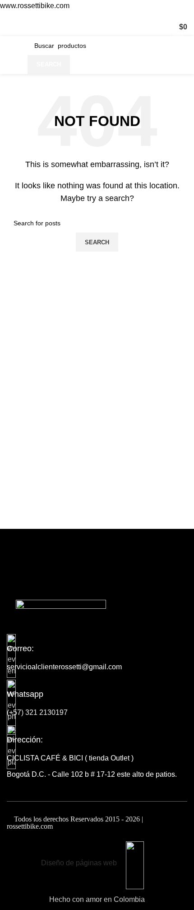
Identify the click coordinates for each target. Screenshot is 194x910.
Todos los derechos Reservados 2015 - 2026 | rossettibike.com (75, 822)
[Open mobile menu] (10, 27)
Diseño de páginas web (79, 863)
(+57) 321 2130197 (37, 712)
